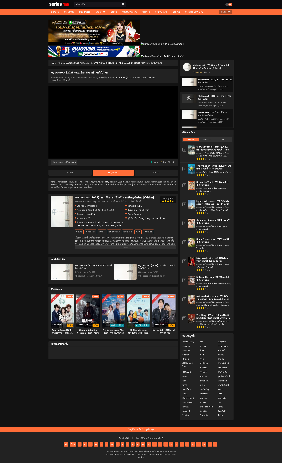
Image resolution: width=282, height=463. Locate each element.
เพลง (220, 402)
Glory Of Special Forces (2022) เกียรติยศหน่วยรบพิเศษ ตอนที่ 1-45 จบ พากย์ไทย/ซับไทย (213, 149)
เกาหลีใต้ (91, 214)
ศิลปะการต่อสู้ (188, 398)
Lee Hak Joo (83, 225)
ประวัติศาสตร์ (114, 231)
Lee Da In (119, 222)
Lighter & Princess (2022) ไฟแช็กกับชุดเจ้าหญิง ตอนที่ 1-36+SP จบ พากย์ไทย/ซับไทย (213, 204)
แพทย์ (220, 407)
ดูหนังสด (203, 376)
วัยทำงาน (204, 394)
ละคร (138, 231)
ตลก (220, 226)
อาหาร (203, 402)
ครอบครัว (207, 188)
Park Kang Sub (113, 225)
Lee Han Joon (158, 218)
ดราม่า (102, 231)
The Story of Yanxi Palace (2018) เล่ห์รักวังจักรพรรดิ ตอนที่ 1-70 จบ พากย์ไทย (213, 318)
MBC (139, 205)
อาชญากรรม (187, 402)
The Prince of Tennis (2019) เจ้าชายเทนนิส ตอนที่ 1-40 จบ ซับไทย (213, 167)
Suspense (222, 342)
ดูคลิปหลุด (150, 429)
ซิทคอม (185, 359)
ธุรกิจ (205, 210)
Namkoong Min (97, 225)
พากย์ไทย (128, 231)
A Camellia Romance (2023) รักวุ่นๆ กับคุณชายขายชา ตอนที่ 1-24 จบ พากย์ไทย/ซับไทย (213, 299)
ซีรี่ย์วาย (203, 368)
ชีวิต (202, 355)
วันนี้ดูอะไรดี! (225, 12)
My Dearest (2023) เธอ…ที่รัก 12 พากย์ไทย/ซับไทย (156, 267)
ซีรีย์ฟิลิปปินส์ (223, 363)
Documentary (188, 342)
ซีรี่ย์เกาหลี (90, 231)
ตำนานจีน (204, 381)
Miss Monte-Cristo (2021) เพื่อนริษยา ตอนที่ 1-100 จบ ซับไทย (212, 259)
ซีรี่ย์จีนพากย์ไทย (222, 153)
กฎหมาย (186, 346)
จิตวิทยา (185, 355)
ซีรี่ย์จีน (212, 153)
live (201, 342)
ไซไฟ (220, 415)
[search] (123, 4)
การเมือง (186, 350)
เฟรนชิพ (185, 407)
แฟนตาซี (186, 411)
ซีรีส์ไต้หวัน (222, 372)
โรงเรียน (185, 415)
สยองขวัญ (222, 398)
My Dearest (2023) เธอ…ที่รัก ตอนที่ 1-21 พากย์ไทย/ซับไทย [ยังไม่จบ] (211, 67)
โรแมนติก (148, 231)
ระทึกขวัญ (204, 389)
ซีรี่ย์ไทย (203, 372)
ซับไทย (79, 231)
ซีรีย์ (202, 359)
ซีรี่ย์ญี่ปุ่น (204, 363)
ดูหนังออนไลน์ (224, 376)
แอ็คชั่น (224, 156)
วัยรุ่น (218, 156)
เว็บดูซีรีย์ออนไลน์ (135, 429)
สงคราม (203, 398)
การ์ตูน (203, 346)
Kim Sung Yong (142, 218)
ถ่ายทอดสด (222, 381)
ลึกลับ (184, 394)
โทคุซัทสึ (221, 411)
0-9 (73, 444)
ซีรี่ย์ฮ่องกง (222, 368)
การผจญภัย (223, 346)
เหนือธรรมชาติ (206, 407)
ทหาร (205, 156)
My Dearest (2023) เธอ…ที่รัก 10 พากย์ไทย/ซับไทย (93, 267)
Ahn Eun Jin (91, 222)
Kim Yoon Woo (105, 222)
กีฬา (204, 172)
